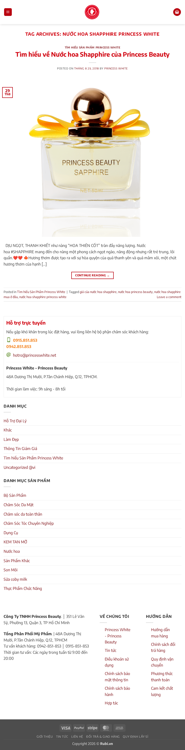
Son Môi (11, 569)
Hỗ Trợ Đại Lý (15, 420)
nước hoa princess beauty (135, 292)
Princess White (116, 68)
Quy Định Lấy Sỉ (135, 736)
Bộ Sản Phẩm (15, 495)
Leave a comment (169, 297)
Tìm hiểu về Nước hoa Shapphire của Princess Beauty (92, 54)
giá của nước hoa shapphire (98, 292)
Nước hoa (12, 551)
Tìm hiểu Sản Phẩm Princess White (92, 47)
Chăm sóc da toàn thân (23, 514)
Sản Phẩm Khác (17, 560)
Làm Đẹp (11, 439)
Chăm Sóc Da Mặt (18, 504)
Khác (8, 430)
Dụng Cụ (11, 532)
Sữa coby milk (15, 579)
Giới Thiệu (45, 736)
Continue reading (92, 275)
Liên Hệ (77, 736)
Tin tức (110, 650)
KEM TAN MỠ (15, 541)
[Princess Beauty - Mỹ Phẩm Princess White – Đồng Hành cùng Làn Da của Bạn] (92, 12)
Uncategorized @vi (19, 467)
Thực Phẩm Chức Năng (23, 588)
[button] (8, 12)
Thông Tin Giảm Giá (20, 448)
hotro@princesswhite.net (34, 355)
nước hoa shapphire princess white (42, 297)
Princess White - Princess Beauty (117, 635)
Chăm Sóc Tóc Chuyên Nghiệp (29, 523)
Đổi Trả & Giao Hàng (103, 736)
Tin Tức (62, 736)
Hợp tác (111, 703)
